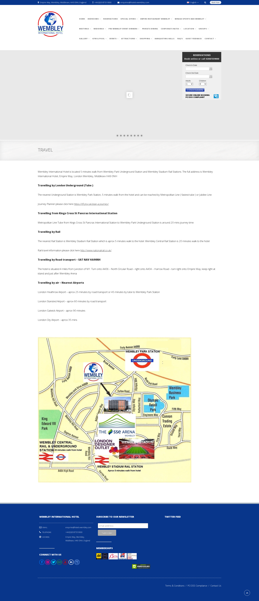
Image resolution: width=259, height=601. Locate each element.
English (193, 2)
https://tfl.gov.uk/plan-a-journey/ (91, 204)
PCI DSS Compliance (199, 585)
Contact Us (215, 585)
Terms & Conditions (176, 585)
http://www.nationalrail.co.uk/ (96, 250)
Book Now (215, 2)
